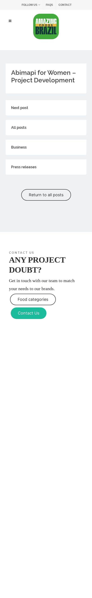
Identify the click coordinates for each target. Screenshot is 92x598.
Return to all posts (46, 194)
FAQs (49, 4)
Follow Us (29, 4)
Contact (65, 4)
